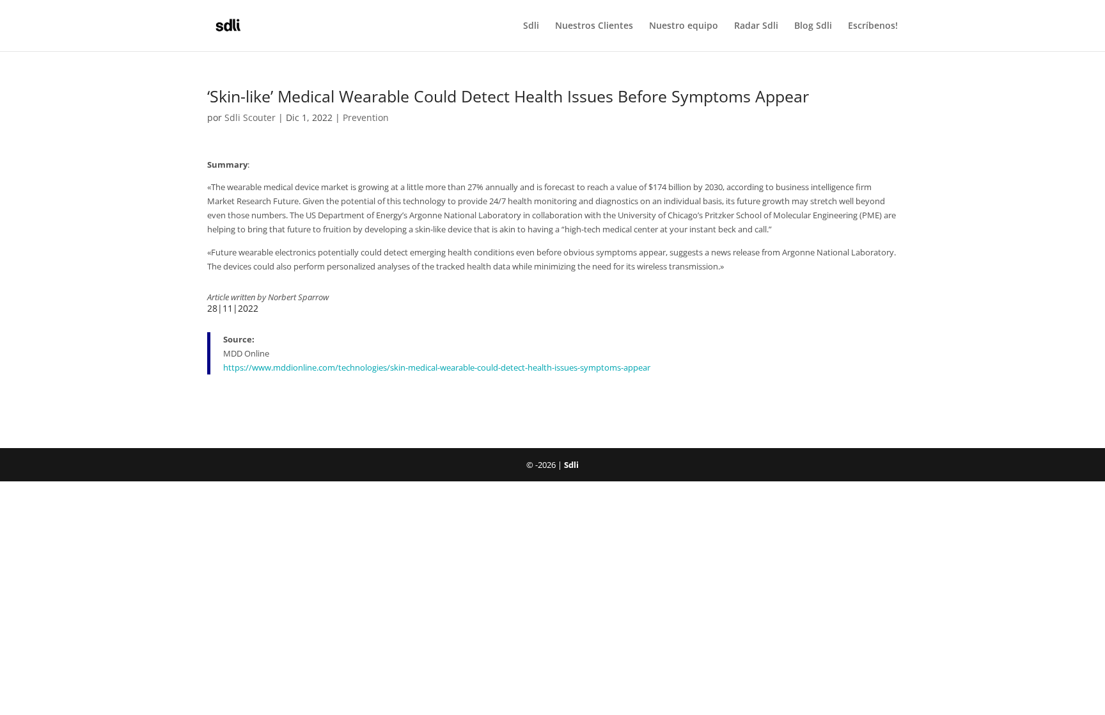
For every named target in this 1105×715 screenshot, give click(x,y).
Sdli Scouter (250, 117)
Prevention (366, 117)
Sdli (531, 26)
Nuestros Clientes (594, 26)
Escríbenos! (873, 26)
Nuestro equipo (683, 26)
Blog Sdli (813, 26)
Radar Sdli (756, 26)
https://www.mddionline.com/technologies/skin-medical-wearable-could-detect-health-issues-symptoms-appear (436, 367)
